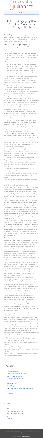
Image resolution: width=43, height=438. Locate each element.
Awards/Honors (12, 383)
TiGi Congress (26, 436)
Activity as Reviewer (13, 381)
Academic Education (13, 371)
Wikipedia (10, 418)
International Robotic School (15, 411)
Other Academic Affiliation (15, 376)
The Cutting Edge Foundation (15, 414)
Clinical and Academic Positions (16, 373)
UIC (8, 416)
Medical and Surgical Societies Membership (20, 388)
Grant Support (11, 386)
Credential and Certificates (15, 378)
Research (10, 391)
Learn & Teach (11, 393)
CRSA (8, 409)
